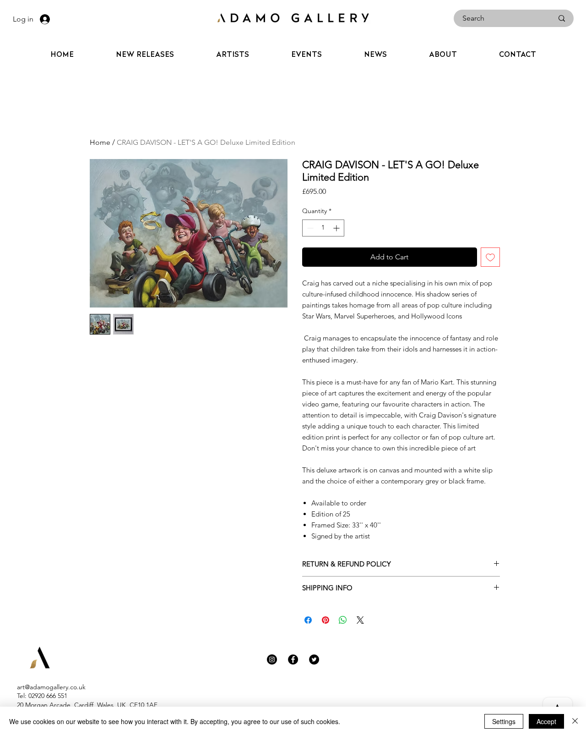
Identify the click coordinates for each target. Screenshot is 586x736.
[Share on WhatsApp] (342, 620)
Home (100, 142)
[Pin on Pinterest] (325, 620)
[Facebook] (293, 659)
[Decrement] (309, 228)
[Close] (575, 721)
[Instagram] (272, 659)
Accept (546, 721)
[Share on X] (360, 620)
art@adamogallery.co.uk (51, 687)
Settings (503, 721)
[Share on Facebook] (308, 620)
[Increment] (337, 228)
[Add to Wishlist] (490, 257)
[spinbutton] (323, 228)
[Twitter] (314, 659)
